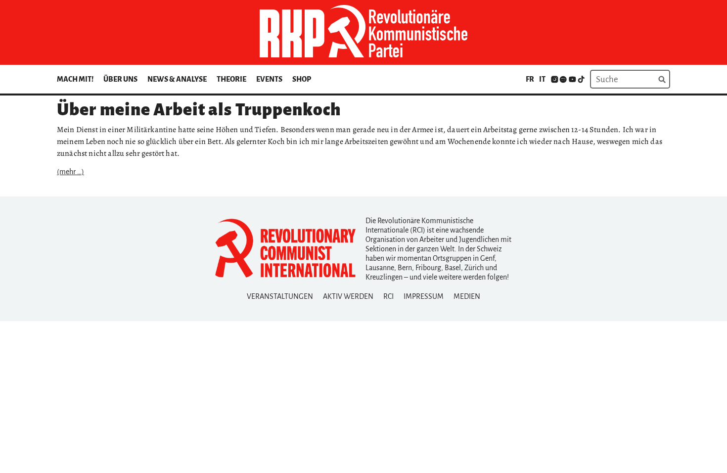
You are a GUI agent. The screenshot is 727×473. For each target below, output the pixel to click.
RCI (388, 296)
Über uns (120, 79)
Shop (301, 79)
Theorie (231, 79)
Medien (467, 296)
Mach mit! (75, 79)
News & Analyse (177, 79)
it (542, 79)
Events (269, 79)
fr (530, 79)
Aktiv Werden (348, 296)
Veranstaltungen (280, 296)
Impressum (424, 296)
